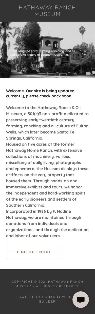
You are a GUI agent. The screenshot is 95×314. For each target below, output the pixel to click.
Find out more (34, 252)
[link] (47, 11)
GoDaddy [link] (51, 297)
